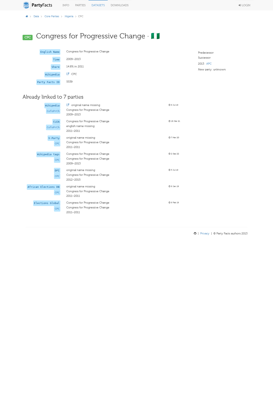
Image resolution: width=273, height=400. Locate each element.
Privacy (204, 233)
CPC (57, 143)
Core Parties (52, 16)
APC (209, 63)
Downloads (120, 5)
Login (245, 5)
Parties (80, 5)
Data (36, 16)
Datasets (98, 5)
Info (66, 5)
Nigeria (69, 16)
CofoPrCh (53, 111)
